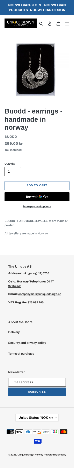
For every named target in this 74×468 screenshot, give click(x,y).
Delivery (14, 332)
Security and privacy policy (27, 342)
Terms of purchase (21, 353)
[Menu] (67, 23)
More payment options (37, 206)
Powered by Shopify (55, 454)
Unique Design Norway (30, 454)
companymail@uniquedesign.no (39, 294)
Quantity (10, 163)
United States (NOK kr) (35, 417)
